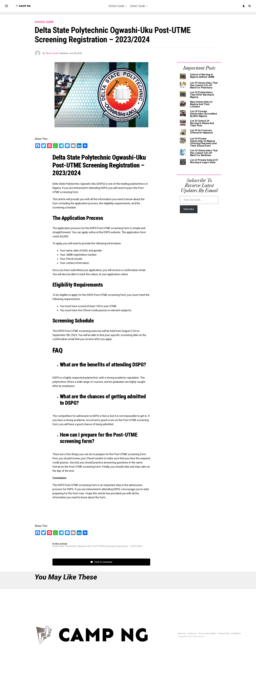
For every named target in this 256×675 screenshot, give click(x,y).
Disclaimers (236, 633)
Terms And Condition (207, 633)
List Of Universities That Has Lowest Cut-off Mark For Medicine (204, 153)
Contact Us (192, 633)
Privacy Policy (224, 633)
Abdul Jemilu (52, 53)
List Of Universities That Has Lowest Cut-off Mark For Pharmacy (204, 85)
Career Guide (137, 6)
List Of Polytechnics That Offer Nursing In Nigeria (202, 95)
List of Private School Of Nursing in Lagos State (204, 161)
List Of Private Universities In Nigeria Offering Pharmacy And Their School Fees (203, 142)
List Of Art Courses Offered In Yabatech (201, 131)
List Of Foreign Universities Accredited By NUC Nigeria (203, 113)
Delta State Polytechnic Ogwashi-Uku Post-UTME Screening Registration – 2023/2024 (97, 546)
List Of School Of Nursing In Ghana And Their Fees (202, 123)
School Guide (116, 6)
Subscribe (188, 209)
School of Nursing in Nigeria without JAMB (202, 75)
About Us (182, 633)
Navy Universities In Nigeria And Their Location (201, 104)
